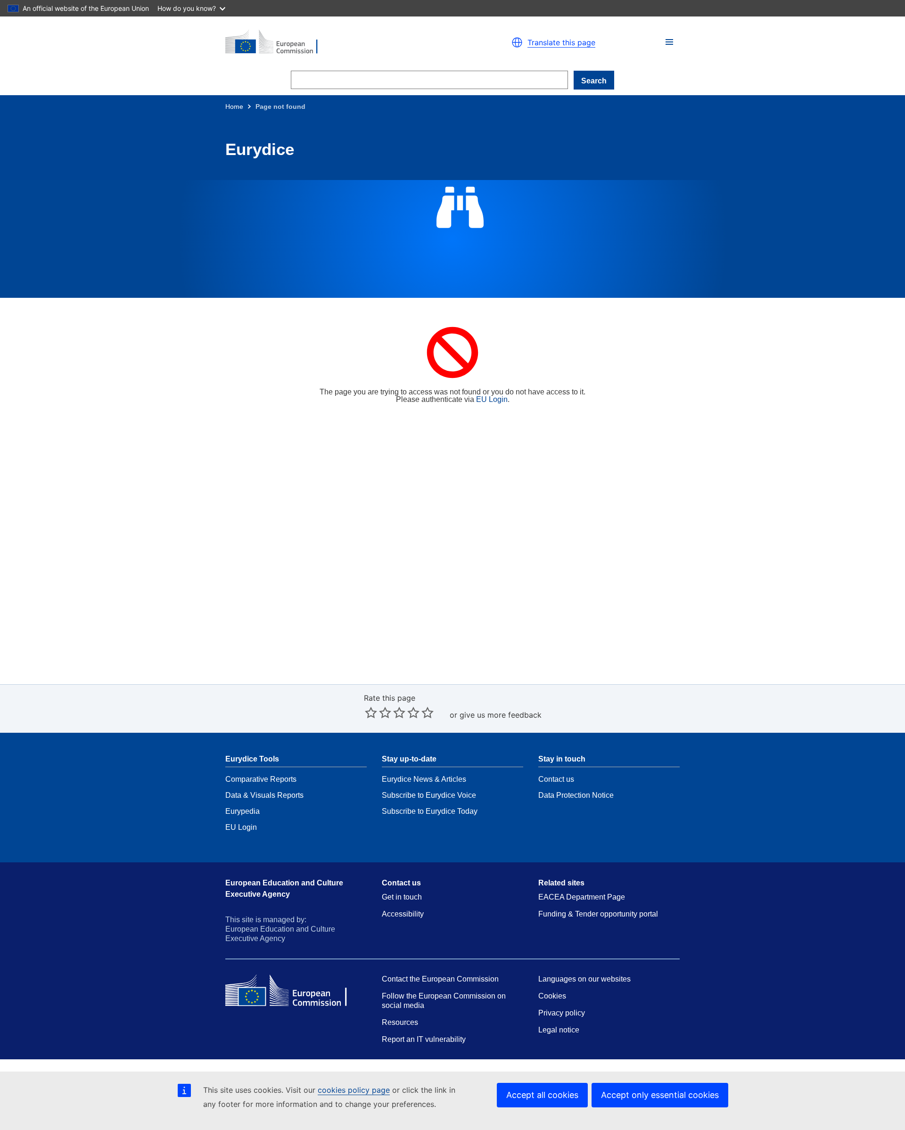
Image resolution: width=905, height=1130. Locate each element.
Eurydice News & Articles (424, 779)
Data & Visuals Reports (264, 795)
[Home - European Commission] (334, 42)
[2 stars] (378, 712)
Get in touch (402, 897)
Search (594, 81)
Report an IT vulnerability (424, 1039)
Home (234, 106)
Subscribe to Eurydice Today (429, 811)
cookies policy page (354, 1090)
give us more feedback (501, 715)
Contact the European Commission (440, 979)
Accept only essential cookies (660, 1095)
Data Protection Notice (576, 795)
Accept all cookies (542, 1095)
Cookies (552, 996)
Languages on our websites (584, 979)
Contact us (556, 779)
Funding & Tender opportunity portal (598, 914)
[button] (669, 42)
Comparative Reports (260, 779)
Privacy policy (561, 1013)
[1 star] (371, 712)
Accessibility (403, 914)
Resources (400, 1022)
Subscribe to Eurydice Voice (429, 795)
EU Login (492, 399)
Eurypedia (242, 811)
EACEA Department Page (581, 897)
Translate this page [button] (561, 42)
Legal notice (558, 1030)
